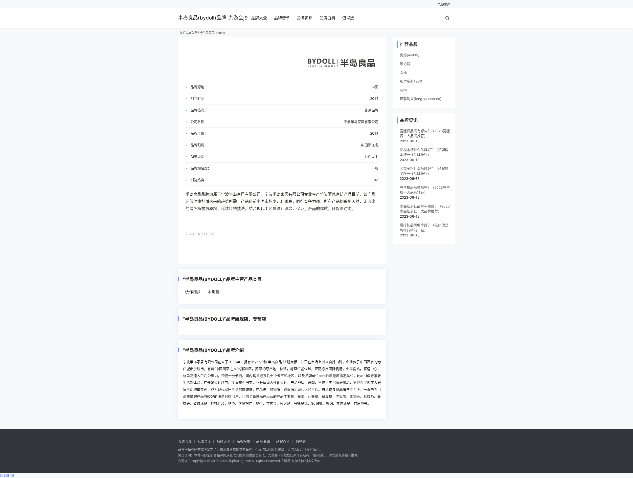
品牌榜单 (282, 17)
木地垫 (214, 291)
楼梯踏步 (193, 291)
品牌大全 (259, 17)
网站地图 (7, 475)
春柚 (403, 72)
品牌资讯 (305, 17)
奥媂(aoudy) (409, 55)
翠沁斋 (405, 64)
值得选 (348, 17)
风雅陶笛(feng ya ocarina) (420, 99)
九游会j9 (444, 4)
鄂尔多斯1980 (411, 81)
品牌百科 (327, 17)
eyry (403, 90)
